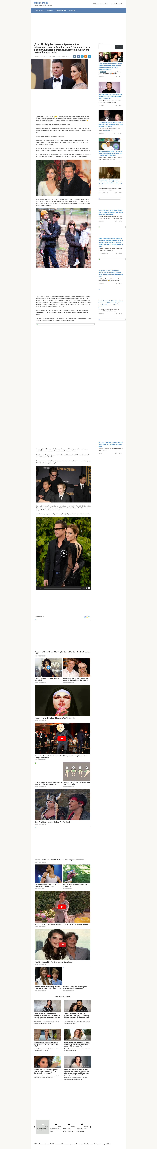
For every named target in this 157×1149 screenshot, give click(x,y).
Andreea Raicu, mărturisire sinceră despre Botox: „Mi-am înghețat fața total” (46, 1044)
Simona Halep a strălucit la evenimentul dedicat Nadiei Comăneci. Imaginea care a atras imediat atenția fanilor (110, 153)
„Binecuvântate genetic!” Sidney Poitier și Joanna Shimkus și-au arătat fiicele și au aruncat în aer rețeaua (111, 124)
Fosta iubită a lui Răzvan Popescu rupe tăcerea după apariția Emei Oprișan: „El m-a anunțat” (46, 1071)
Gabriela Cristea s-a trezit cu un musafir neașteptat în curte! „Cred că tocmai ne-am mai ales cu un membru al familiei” (47, 1016)
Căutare (101, 44)
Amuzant (72, 10)
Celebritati (50, 10)
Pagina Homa (40, 10)
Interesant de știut (61, 10)
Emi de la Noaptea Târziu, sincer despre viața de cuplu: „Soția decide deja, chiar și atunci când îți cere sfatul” (111, 212)
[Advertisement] (78, 26)
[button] (64, 553)
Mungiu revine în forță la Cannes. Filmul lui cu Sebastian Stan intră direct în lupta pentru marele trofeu (110, 96)
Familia (100, 453)
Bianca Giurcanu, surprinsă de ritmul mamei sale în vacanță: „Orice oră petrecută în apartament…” (77, 1044)
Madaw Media (41, 2)
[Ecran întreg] (89, 588)
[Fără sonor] (86, 588)
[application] (63, 553)
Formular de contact (116, 4)
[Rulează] (38, 588)
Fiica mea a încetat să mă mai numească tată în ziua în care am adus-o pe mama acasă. (111, 444)
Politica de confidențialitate (100, 4)
